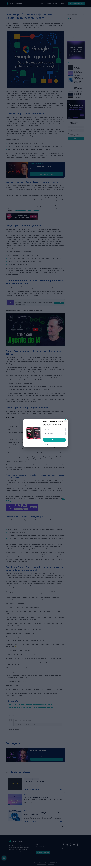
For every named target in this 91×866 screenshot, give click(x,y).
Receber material (54, 440)
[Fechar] (65, 421)
